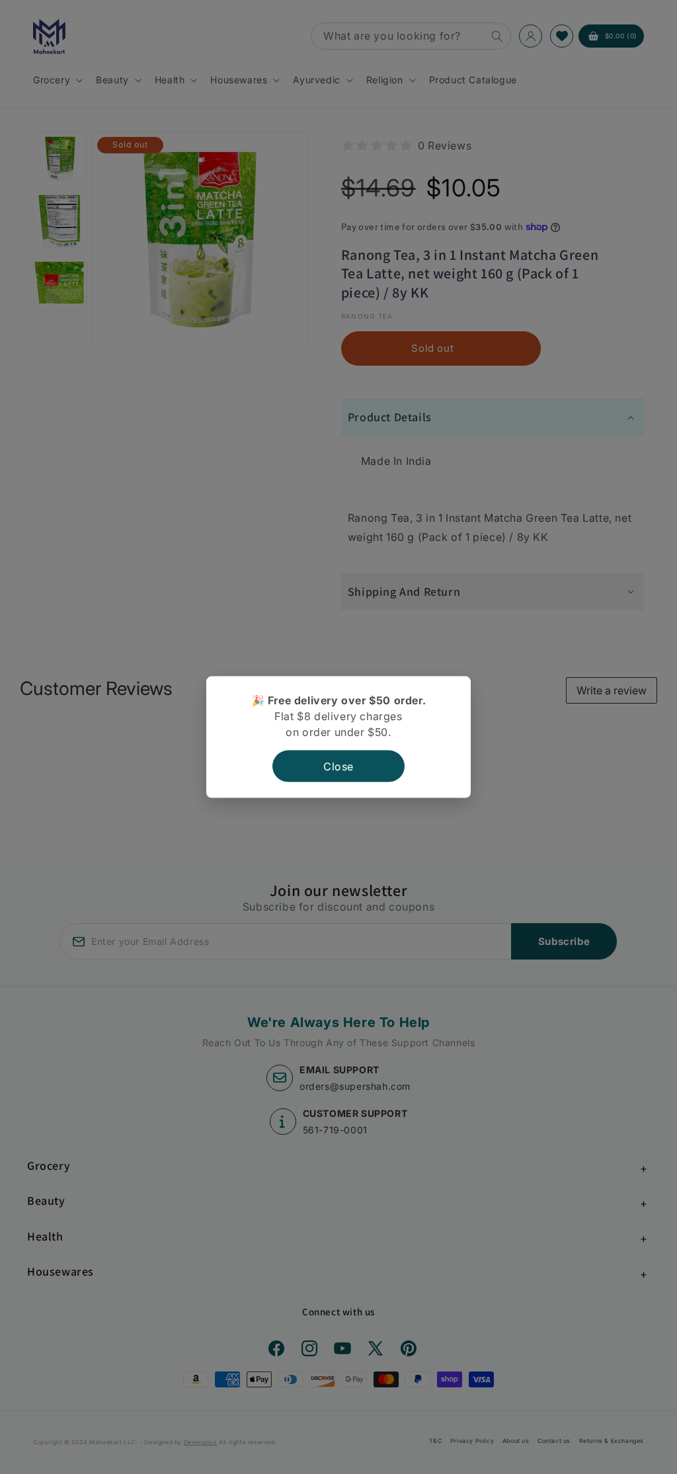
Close (338, 765)
